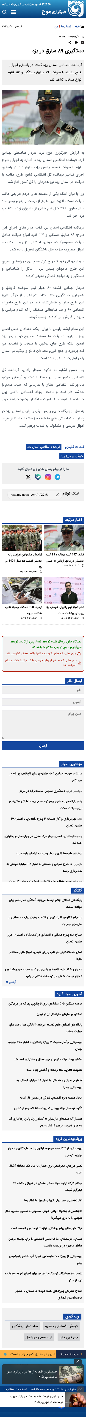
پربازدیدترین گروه (69, 1139)
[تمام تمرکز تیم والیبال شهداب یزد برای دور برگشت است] (64, 590)
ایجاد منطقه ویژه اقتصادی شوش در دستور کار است (51, 1097)
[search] (5, 12)
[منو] (13, 12)
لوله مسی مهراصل (38, 1337)
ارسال (43, 745)
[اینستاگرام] (48, 477)
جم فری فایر (68, 1337)
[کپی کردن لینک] (35, 495)
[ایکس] (28, 477)
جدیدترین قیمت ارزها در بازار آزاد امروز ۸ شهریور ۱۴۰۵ (31, 1374)
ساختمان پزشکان (25, 1326)
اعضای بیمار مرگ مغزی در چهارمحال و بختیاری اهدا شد (48, 1059)
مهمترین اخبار (71, 764)
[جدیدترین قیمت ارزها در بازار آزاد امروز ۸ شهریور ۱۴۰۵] (71, 1374)
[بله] (38, 476)
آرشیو (12, 982)
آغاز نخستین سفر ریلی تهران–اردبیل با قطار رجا (53, 1200)
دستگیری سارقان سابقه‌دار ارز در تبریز (59, 1014)
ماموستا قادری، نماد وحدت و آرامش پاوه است (54, 1069)
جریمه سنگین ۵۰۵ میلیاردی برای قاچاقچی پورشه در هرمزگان (45, 1003)
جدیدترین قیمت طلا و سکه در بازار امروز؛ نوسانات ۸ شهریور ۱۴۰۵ (36, 1399)
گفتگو (78, 890)
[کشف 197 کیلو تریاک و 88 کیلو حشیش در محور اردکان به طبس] (64, 538)
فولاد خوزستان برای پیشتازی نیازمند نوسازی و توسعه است (46, 1228)
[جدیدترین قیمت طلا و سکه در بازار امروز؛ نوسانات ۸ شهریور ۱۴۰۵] (75, 1399)
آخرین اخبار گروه (69, 994)
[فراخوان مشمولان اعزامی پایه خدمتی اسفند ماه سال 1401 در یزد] (22, 538)
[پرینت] (76, 43)
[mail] (82, 43)
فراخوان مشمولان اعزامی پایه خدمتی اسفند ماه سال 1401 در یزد (23, 560)
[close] (78, 1361)
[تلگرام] (57, 477)
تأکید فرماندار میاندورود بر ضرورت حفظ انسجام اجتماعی (48, 1108)
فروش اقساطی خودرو (61, 1326)
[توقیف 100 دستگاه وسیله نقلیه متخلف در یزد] (22, 590)
